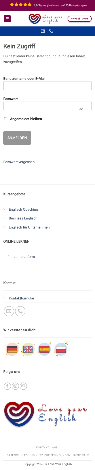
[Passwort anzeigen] (81, 108)
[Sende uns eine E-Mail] (9, 311)
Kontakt (42, 447)
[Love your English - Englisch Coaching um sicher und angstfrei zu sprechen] (46, 19)
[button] (7, 18)
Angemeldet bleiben (25, 119)
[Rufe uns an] (20, 311)
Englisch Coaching (23, 209)
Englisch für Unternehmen (29, 227)
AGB (55, 447)
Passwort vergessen (19, 162)
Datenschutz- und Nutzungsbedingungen (38, 455)
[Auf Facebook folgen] (7, 386)
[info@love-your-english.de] (43, 31)
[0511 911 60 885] (51, 31)
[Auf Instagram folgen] (15, 386)
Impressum (81, 455)
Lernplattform (24, 257)
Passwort (10, 99)
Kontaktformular (21, 298)
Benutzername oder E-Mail (24, 78)
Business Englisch (23, 218)
